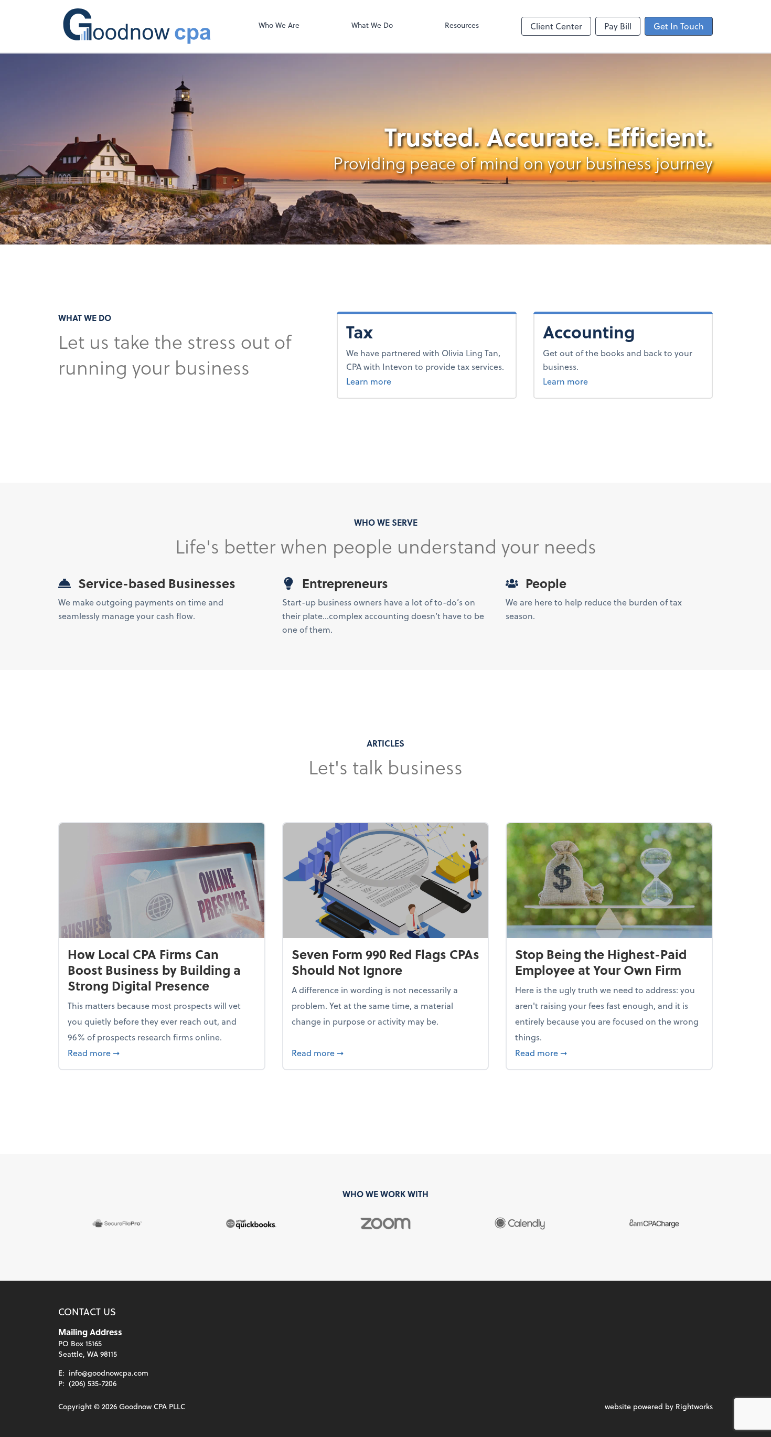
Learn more (368, 381)
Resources (462, 24)
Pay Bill (617, 26)
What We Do (372, 24)
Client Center (556, 26)
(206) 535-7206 (92, 1383)
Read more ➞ (162, 1052)
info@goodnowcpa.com (108, 1372)
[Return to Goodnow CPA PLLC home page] (137, 26)
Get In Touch (679, 26)
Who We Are (279, 24)
